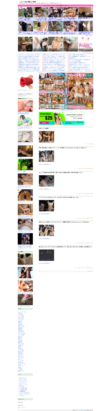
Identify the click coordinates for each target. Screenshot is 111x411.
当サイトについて (21, 407)
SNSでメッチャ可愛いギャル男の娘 (25, 292)
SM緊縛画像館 (22, 391)
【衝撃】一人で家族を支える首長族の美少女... (29, 61)
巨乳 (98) (20, 313)
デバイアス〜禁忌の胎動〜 (75, 61)
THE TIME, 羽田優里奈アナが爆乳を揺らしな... (54, 61)
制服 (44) (20, 346)
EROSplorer (21, 386)
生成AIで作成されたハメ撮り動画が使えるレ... (54, 64)
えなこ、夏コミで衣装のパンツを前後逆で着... (54, 56)
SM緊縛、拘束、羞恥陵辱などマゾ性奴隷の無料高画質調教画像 (25, 113)
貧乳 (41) (20, 356)
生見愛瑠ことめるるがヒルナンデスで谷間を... (54, 67)
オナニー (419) (21, 316)
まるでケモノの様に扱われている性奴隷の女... (80, 59)
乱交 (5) (19, 347)
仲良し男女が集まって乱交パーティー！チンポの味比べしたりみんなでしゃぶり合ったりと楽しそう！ (63, 147)
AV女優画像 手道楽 (23, 390)
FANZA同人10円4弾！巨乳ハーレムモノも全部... (54, 58)
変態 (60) (20, 337)
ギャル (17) (20, 361)
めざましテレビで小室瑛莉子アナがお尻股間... (54, 70)
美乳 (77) (20, 321)
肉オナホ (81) (21, 332)
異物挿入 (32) (21, 370)
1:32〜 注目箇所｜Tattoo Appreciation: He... (79, 67)
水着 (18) (20, 354)
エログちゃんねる (23, 379)
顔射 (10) (20, 322)
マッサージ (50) (21, 343)
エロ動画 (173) (21, 330)
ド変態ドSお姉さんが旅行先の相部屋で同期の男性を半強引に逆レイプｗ (25, 217)
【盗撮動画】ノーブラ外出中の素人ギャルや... (29, 62)
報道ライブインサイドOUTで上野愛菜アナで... (54, 69)
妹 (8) (19, 359)
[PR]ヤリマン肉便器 (43, 128)
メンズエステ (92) (21, 333)
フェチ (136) (20, 314)
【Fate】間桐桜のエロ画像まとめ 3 (77, 62)
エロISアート (22, 395)
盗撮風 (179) (20, 325)
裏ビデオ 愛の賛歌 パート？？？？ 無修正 (23, 171)
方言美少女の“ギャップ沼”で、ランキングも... (79, 64)
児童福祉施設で (72, 58)
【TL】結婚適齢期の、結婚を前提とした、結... (80, 56)
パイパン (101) (21, 335)
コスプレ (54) (21, 349)
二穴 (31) (20, 323)
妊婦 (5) (19, 367)
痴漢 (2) (19, 365)
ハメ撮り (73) (21, 345)
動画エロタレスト (89, 35)
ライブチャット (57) (22, 312)
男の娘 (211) (20, 362)
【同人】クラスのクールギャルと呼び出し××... (80, 65)
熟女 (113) (20, 336)
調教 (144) (20, 341)
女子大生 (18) (21, 353)
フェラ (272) (20, 315)
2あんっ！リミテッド (23, 384)
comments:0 (88, 168)
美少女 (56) (20, 348)
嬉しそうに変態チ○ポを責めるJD (24, 279)
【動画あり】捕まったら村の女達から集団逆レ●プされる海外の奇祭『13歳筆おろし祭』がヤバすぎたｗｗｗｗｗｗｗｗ (25, 247)
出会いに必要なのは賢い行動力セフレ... (78, 54)
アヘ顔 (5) (20, 368)
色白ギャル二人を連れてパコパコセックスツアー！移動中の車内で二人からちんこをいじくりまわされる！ (64, 222)
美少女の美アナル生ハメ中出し (24, 306)
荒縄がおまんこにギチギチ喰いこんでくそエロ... (55, 54)
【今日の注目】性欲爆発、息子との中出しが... (80, 69)
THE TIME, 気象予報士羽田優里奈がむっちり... (54, 62)
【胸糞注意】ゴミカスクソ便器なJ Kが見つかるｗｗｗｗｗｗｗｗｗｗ (25, 231)
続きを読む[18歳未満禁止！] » (45, 164)
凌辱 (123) (20, 342)
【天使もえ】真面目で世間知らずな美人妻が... (29, 56)
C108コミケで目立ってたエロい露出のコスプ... (29, 59)
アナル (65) (20, 340)
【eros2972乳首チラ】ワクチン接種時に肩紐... (29, 69)
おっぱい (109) (21, 350)
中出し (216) (20, 317)
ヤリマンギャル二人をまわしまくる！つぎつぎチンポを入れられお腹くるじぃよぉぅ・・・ (60, 197)
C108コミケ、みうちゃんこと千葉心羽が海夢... (54, 65)
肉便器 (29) (20, 328)
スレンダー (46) (21, 326)
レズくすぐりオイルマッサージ (24, 265)
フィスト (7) (20, 366)
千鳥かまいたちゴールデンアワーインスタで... (54, 59)
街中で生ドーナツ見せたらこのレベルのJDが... (29, 70)
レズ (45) (20, 369)
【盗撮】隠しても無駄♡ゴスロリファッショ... (29, 65)
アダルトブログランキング (24, 394)
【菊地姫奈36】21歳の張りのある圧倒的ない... (29, 64)
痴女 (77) (20, 339)
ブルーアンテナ (22, 383)
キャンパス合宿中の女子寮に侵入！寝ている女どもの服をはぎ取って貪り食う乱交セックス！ (61, 172)
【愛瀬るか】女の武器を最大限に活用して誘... (29, 67)
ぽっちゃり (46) (21, 334)
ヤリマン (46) (21, 319)
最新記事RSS (20, 405)
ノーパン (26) (21, 358)
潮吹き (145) (20, 327)
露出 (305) (20, 352)
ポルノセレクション (23, 382)
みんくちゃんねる (23, 380)
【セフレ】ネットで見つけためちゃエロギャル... (29, 54)
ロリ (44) (20, 320)
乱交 (89, 143)
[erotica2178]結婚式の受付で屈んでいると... (28, 58)
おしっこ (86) (21, 355)
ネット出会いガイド (23, 387)
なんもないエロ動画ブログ (24, 392)
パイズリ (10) (21, 360)
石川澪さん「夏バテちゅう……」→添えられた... (80, 70)
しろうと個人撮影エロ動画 (28, 1)
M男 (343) (20, 329)
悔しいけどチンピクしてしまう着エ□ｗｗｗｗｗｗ (25, 143)
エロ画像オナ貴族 (23, 388)
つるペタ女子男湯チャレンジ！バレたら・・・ (66, 110)
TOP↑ (92, 143)
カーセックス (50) (21, 363)
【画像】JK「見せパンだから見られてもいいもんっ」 (25, 202)
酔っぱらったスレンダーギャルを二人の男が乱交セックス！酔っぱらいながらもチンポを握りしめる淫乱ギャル (65, 246)
